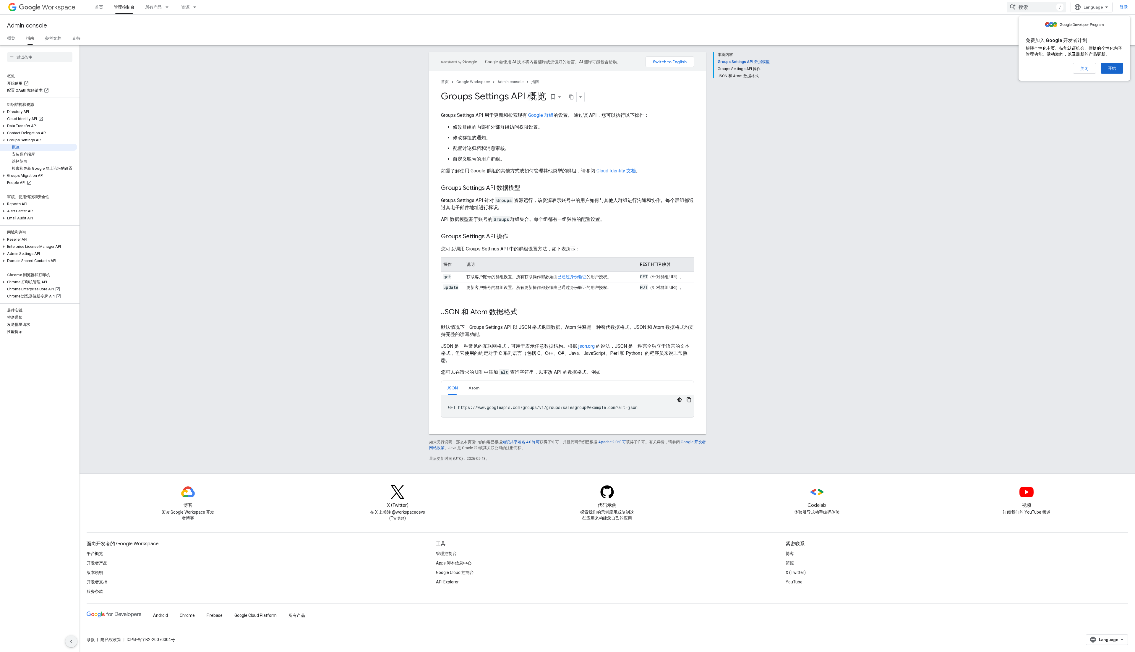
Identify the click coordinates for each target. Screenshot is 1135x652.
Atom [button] (473, 388)
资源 (185, 7)
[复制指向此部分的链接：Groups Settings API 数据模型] (526, 188)
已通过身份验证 (571, 276)
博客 (790, 553)
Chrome (187, 615)
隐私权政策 (110, 639)
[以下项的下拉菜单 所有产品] (169, 7)
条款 (91, 639)
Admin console (27, 25)
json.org (586, 346)
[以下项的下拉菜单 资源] (196, 7)
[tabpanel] (567, 406)
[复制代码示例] (689, 400)
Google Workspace (473, 82)
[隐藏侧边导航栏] (71, 641)
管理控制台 (124, 7)
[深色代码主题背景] (679, 400)
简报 (790, 563)
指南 (30, 38)
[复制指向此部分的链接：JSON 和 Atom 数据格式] (523, 312)
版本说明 (95, 572)
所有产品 (153, 7)
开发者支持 (97, 582)
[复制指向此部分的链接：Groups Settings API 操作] (514, 236)
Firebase (215, 615)
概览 (11, 38)
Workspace (58, 7)
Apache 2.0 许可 (612, 442)
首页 (99, 7)
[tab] (452, 388)
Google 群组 (541, 115)
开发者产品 (97, 563)
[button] (38, 111)
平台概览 (95, 553)
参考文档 (53, 38)
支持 (76, 38)
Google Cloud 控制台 (455, 572)
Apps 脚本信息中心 (453, 563)
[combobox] (1036, 7)
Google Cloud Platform (255, 615)
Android (160, 615)
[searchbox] (39, 57)
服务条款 (95, 591)
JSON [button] (452, 388)
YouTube (794, 582)
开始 (1112, 68)
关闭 (1084, 68)
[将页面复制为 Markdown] (571, 97)
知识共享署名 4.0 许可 (521, 442)
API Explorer (447, 582)
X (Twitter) (796, 572)
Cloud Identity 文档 (616, 171)
